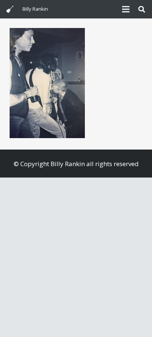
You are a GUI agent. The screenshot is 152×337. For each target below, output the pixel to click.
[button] (141, 9)
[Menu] (125, 9)
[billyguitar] (10, 9)
